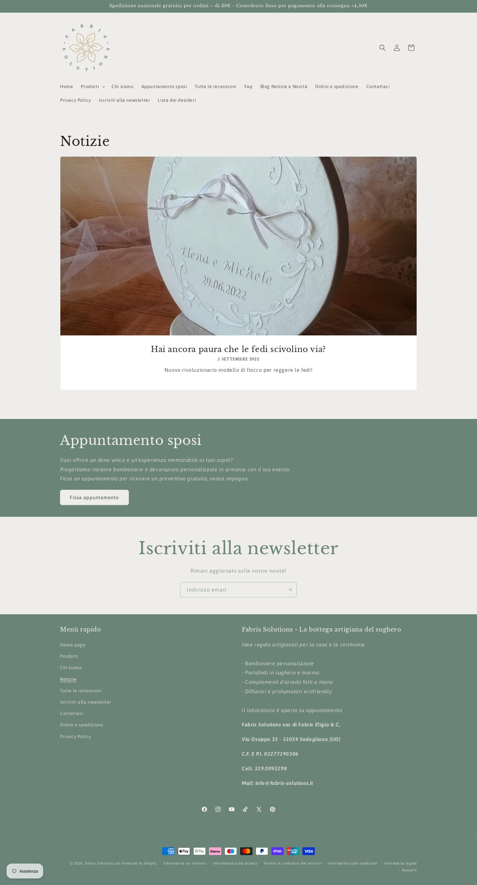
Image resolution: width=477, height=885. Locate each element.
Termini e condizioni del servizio (292, 863)
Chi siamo (71, 667)
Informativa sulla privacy (235, 863)
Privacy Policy (75, 736)
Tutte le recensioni (81, 690)
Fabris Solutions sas (103, 863)
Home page (72, 644)
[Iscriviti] (289, 589)
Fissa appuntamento (94, 497)
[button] (92, 86)
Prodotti (69, 656)
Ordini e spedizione (81, 724)
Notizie (68, 679)
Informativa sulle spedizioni (353, 863)
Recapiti (409, 870)
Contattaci (72, 713)
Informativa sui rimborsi (185, 863)
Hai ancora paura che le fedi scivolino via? (238, 349)
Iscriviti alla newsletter (85, 702)
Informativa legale (400, 863)
